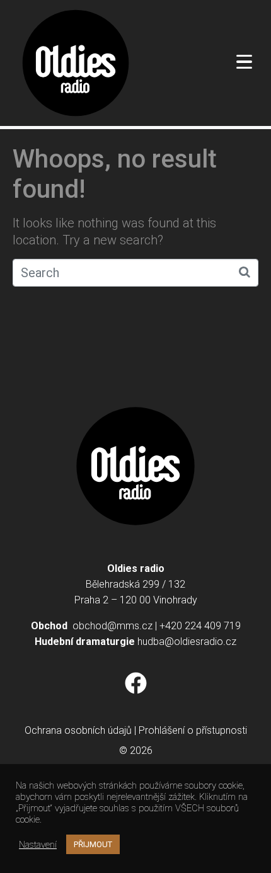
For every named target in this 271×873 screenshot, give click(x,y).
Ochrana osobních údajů (78, 730)
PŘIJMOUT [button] (93, 844)
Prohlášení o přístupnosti (193, 730)
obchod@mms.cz (112, 626)
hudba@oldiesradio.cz (186, 642)
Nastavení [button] (38, 844)
